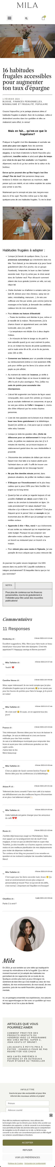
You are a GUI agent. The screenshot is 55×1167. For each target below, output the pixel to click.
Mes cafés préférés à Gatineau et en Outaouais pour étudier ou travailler (26, 1058)
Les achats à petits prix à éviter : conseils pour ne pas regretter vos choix (27, 1049)
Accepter (27, 1142)
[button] (51, 1115)
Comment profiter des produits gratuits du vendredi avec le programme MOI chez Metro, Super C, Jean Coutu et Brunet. (26, 1037)
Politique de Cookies (15, 1163)
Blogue (7, 102)
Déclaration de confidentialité (35, 1163)
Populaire (42, 104)
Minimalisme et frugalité (18, 104)
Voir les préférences (27, 1157)
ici (14, 285)
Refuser (27, 1150)
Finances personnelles (27, 102)
